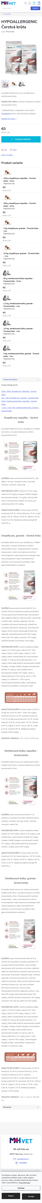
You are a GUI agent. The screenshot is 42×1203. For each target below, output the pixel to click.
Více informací (24, 1182)
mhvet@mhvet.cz (23, 1159)
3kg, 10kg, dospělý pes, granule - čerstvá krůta (19, 398)
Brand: (7, 155)
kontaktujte (5, 113)
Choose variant (23, 139)
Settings (21, 1188)
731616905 (23, 1163)
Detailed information (8, 119)
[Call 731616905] (25, 3)
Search (35, 8)
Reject (11, 1196)
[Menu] (39, 3)
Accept (31, 1196)
